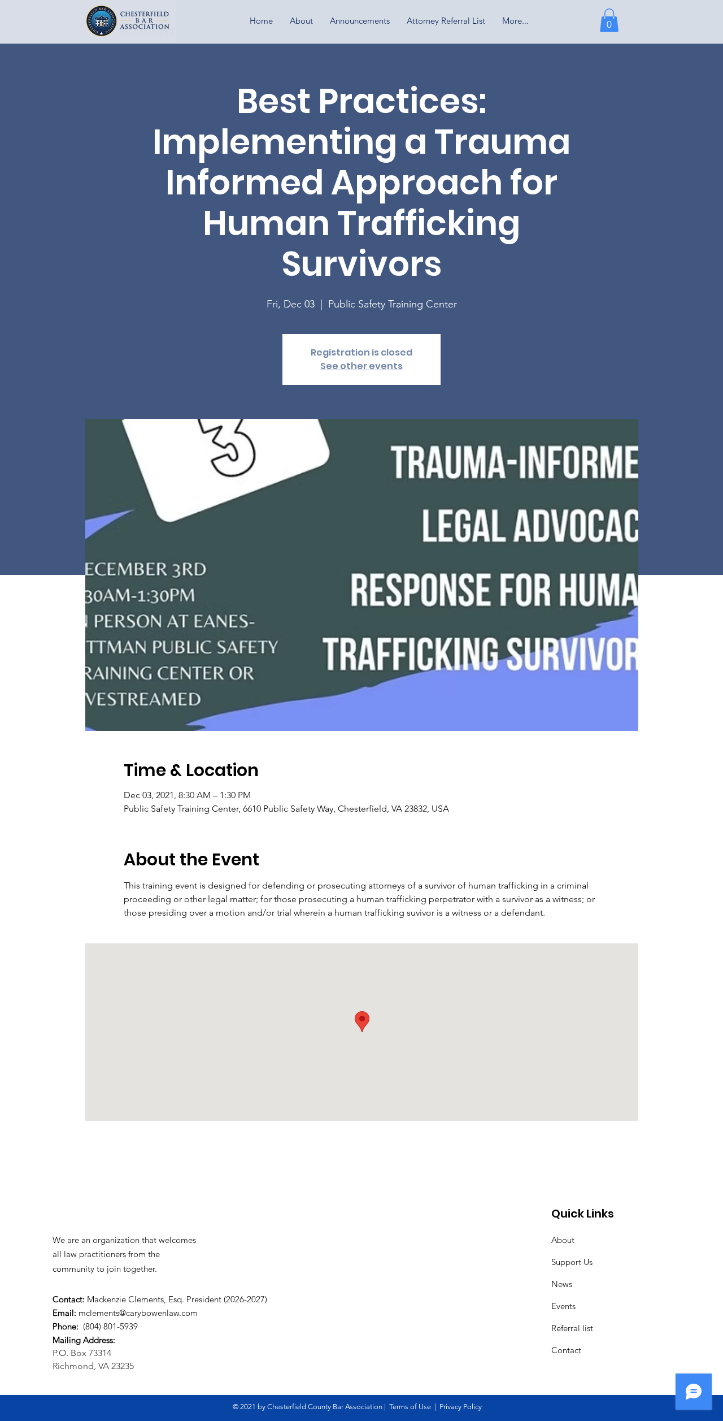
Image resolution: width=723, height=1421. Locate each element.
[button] (609, 20)
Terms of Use (410, 1406)
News (561, 1284)
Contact (566, 1350)
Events (563, 1306)
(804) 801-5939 (109, 1326)
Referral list (572, 1328)
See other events (361, 365)
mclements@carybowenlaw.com (138, 1312)
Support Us (572, 1262)
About (562, 1239)
